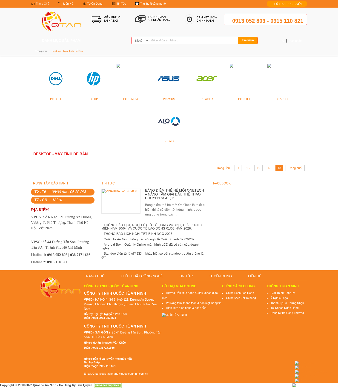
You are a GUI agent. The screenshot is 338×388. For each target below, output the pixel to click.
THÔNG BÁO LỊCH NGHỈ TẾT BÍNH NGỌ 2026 (138, 234)
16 (258, 168)
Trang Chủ (94, 276)
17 (269, 168)
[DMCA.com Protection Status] (108, 385)
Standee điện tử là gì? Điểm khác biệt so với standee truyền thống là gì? (152, 255)
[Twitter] (109, 41)
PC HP (93, 99)
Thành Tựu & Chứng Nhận (287, 303)
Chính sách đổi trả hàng (241, 298)
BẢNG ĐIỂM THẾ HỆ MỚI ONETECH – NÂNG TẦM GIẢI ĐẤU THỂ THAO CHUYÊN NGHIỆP (174, 194)
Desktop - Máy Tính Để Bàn (67, 51)
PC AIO (169, 141)
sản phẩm (292, 41)
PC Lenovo (131, 99)
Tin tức (186, 276)
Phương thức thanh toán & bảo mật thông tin (193, 303)
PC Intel (244, 99)
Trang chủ (41, 51)
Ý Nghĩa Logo (279, 298)
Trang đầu (223, 168)
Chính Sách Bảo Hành (240, 293)
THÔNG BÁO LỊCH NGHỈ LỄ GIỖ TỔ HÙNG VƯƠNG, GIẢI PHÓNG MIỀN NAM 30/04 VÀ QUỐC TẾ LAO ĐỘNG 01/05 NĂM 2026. (151, 226)
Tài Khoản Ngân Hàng (285, 308)
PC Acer (207, 99)
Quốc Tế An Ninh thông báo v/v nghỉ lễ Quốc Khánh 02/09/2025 (150, 239)
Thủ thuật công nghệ (142, 276)
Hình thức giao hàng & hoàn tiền (186, 308)
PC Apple (282, 99)
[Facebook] (101, 41)
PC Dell (56, 99)
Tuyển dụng (220, 276)
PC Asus (169, 99)
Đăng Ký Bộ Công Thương (287, 313)
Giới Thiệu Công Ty (283, 293)
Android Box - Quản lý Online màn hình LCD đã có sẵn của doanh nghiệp (150, 246)
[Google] (116, 41)
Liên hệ (254, 276)
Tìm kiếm (248, 40)
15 (247, 168)
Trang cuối (295, 168)
